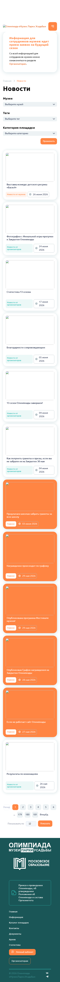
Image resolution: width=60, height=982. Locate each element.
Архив (12, 939)
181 (35, 814)
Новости (21, 81)
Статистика (14, 945)
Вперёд (44, 814)
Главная (7, 81)
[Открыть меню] (52, 26)
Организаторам (17, 64)
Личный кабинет (24, 952)
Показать (45, 823)
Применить (49, 141)
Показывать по (16, 823)
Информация (16, 917)
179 (20, 814)
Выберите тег (12, 118)
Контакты (14, 928)
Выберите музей (14, 104)
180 (28, 814)
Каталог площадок (19, 922)
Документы (15, 934)
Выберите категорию (16, 133)
